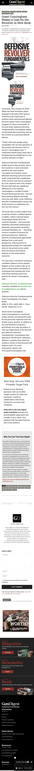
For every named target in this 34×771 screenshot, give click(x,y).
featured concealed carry (24, 485)
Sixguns (14, 489)
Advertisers (5, 764)
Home (4, 8)
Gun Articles (12, 11)
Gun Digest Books (13, 487)
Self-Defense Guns (6, 489)
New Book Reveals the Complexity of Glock (24, 503)
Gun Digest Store (7, 756)
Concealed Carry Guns (12, 485)
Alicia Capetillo (5, 25)
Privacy (4, 717)
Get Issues (7, 652)
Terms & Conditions (8, 720)
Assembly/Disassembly (9, 753)
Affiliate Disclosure (7, 725)
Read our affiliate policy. (16, 32)
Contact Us (5, 714)
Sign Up (8, 671)
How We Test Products (9, 722)
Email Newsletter (7, 737)
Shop (12, 13)
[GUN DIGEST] (17, 2)
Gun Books (4, 487)
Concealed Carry (19, 8)
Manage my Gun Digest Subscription (13, 734)
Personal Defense (5, 13)
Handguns (11, 8)
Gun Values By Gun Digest (10, 750)
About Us (4, 711)
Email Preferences (7, 739)
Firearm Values (6, 747)
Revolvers (27, 487)
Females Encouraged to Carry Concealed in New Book (8, 503)
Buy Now (8, 689)
